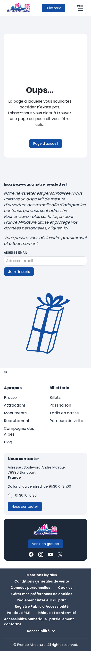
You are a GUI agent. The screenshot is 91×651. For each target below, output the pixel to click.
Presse (10, 397)
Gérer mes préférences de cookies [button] (41, 593)
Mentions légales (41, 575)
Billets (55, 397)
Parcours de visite (66, 421)
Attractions (15, 405)
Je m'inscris (19, 271)
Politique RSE (18, 612)
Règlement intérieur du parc (42, 600)
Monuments (15, 413)
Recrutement (17, 421)
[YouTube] (50, 554)
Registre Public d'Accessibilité (42, 606)
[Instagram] (40, 554)
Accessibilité (38, 630)
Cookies (65, 587)
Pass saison (60, 405)
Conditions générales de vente (41, 581)
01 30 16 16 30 (26, 495)
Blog (8, 442)
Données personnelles (30, 587)
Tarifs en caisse (64, 413)
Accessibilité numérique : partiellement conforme (39, 622)
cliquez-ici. (58, 228)
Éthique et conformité (56, 612)
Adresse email (15, 252)
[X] (60, 554)
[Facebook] (31, 554)
